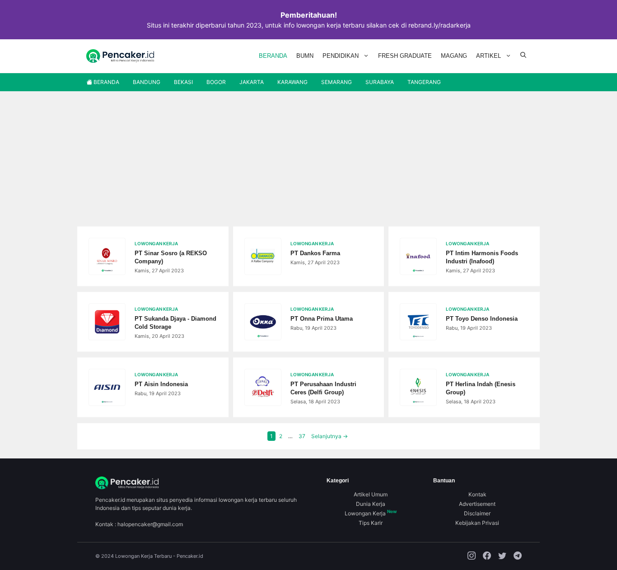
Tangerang (424, 82)
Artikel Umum (371, 494)
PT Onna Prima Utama (321, 318)
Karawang (292, 82)
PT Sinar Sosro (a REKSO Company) (171, 257)
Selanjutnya (329, 436)
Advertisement (477, 503)
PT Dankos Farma (315, 253)
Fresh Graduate (405, 55)
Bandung (146, 82)
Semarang (336, 82)
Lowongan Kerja (371, 513)
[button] (523, 56)
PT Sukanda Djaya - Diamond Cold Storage (175, 322)
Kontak (477, 494)
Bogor (216, 82)
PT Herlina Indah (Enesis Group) (480, 388)
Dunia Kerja (370, 503)
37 (303, 436)
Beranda (273, 55)
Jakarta (251, 82)
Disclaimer (477, 513)
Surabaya (379, 82)
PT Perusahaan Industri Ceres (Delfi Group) (323, 388)
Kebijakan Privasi (477, 522)
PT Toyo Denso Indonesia (482, 318)
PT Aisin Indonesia (161, 384)
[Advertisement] (308, 159)
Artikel (488, 55)
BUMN (304, 55)
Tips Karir (371, 522)
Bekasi (183, 82)
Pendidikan (341, 55)
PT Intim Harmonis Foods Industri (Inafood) (482, 257)
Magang (454, 55)
